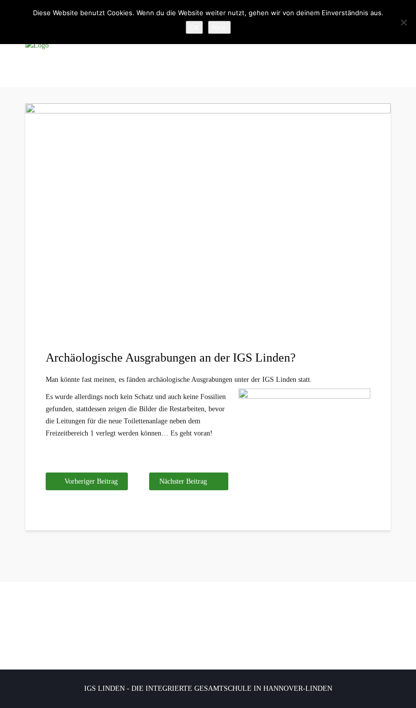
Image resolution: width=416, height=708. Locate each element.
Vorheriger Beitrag (91, 481)
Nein (219, 27)
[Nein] (403, 22)
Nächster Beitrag (183, 481)
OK (194, 27)
